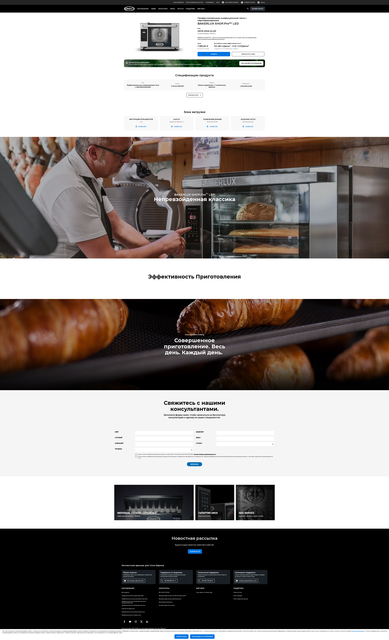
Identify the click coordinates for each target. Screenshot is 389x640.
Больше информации (358, 631)
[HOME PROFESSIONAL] (130, 8)
